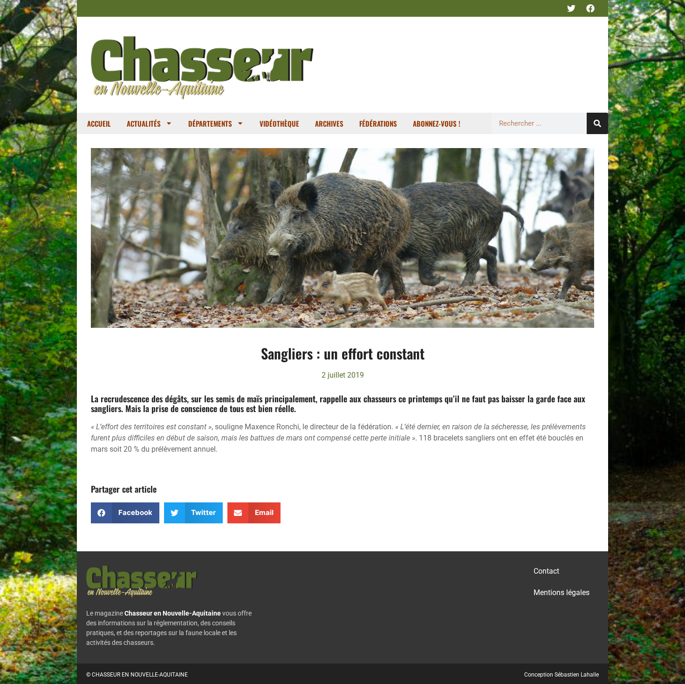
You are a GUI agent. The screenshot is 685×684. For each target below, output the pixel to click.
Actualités (144, 123)
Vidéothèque (279, 123)
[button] (125, 512)
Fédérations (378, 123)
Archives (329, 123)
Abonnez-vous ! (436, 123)
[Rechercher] (597, 123)
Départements (210, 123)
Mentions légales (561, 592)
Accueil (99, 123)
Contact (546, 571)
